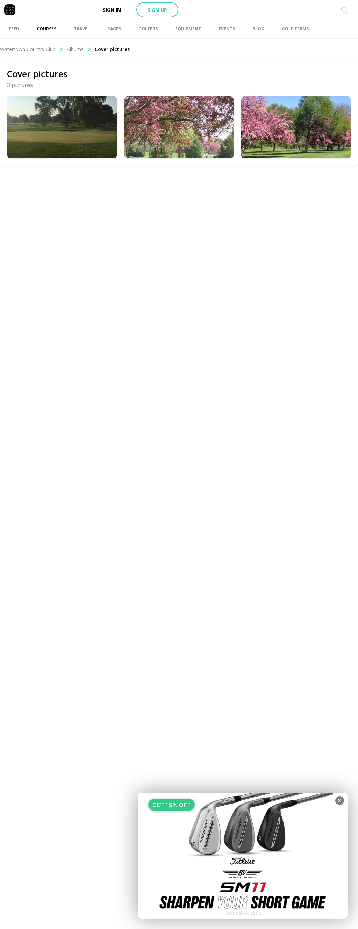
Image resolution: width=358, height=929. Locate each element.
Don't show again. (244, 913)
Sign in (112, 10)
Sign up (157, 10)
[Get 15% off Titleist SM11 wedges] (243, 856)
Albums (75, 49)
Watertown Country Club (28, 49)
